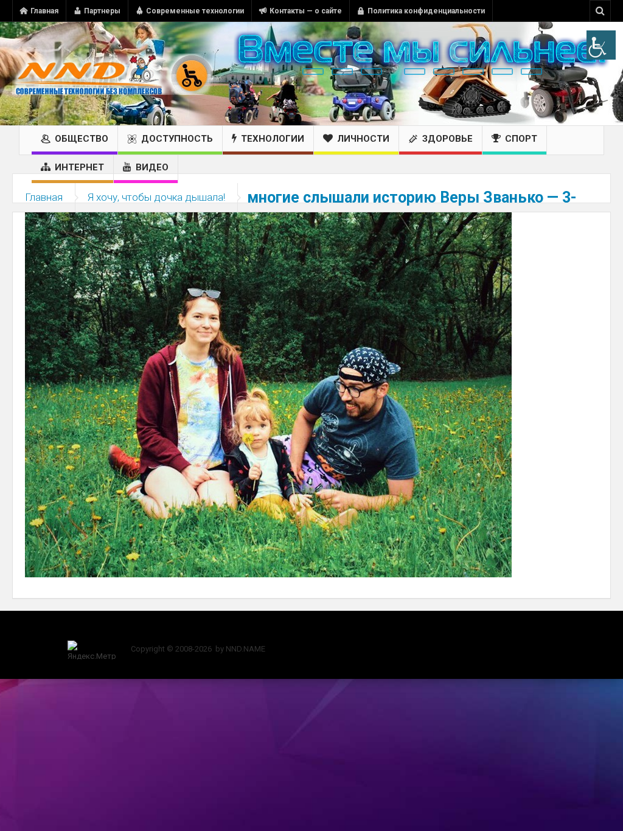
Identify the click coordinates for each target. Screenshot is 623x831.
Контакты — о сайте (306, 11)
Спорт (521, 138)
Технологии (272, 138)
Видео (152, 167)
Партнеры (102, 11)
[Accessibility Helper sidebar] (601, 45)
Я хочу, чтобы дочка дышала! (156, 197)
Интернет (79, 167)
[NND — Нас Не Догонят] (112, 73)
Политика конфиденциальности (426, 11)
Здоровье (447, 138)
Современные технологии (195, 11)
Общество (81, 138)
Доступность (177, 138)
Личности (363, 138)
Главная (44, 11)
